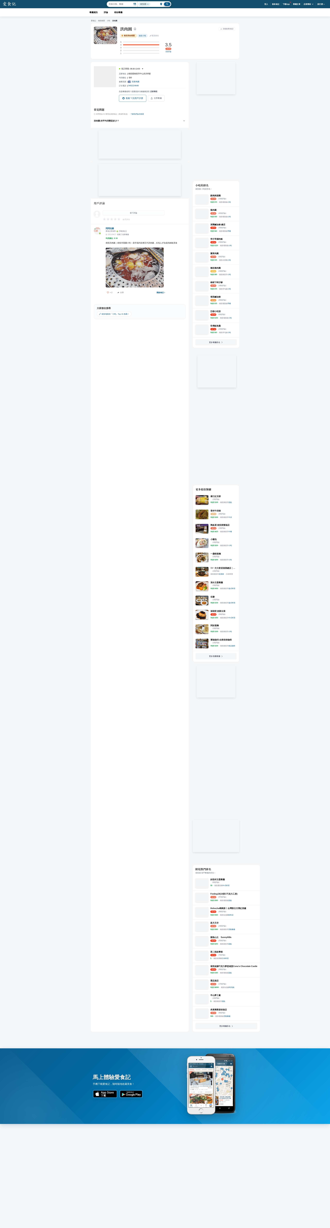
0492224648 (133, 85)
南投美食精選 (129, 36)
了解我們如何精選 (137, 114)
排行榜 (320, 4)
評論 (106, 12)
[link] (225, 202)
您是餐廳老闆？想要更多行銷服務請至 (138, 91)
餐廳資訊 (93, 12)
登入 (266, 4)
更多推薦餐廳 (214, 656)
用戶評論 (99, 203)
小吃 (108, 21)
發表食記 (275, 4)
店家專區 (307, 4)
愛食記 (93, 21)
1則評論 (168, 52)
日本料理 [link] (229, 574)
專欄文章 (296, 4)
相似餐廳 (118, 12)
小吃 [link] (142, 36)
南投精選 (101, 21)
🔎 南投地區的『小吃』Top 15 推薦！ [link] (114, 314)
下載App (286, 4)
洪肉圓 (126, 29)
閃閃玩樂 (110, 228)
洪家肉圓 (135, 81)
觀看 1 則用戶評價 (134, 98)
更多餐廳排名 (214, 342)
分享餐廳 (158, 98)
